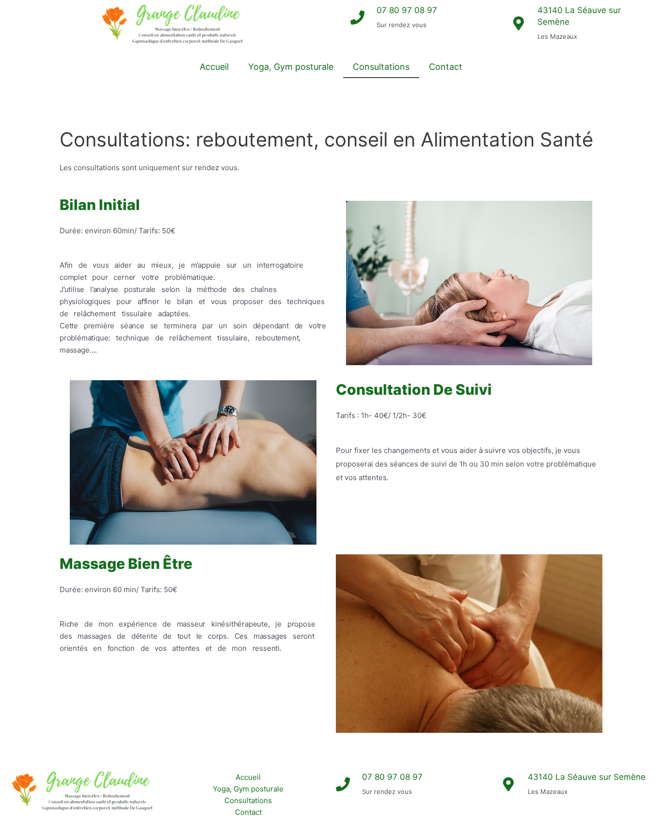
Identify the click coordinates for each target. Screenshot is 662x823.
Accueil (214, 67)
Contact (445, 67)
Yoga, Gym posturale (290, 67)
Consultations (381, 67)
